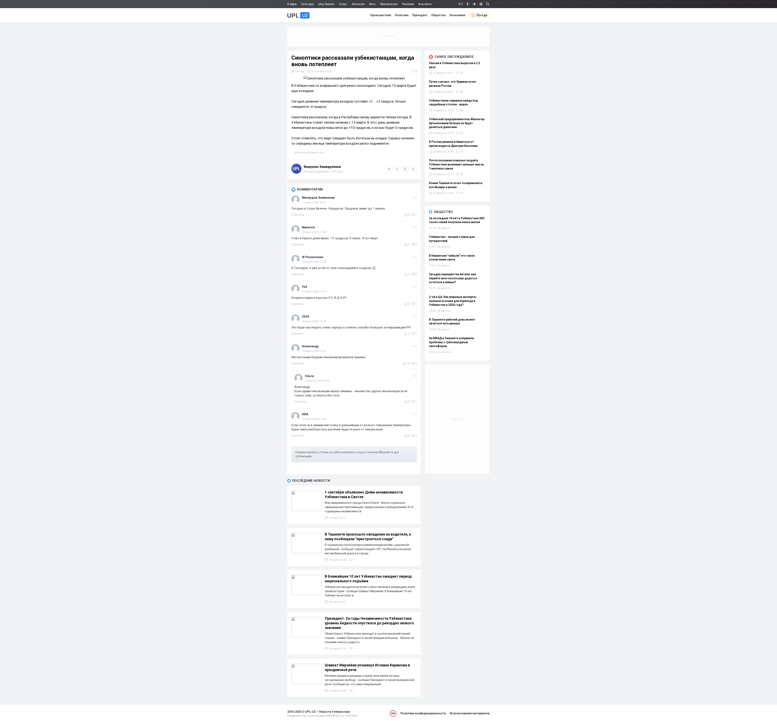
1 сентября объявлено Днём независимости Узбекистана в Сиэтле (364, 494)
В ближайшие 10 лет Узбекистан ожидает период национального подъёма (368, 578)
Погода (482, 15)
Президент (420, 15)
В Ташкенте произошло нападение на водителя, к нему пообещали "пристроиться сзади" (368, 536)
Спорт (343, 4)
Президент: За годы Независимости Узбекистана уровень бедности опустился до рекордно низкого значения (369, 623)
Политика (402, 15)
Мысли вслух (389, 4)
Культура (307, 4)
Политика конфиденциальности (423, 713)
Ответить (297, 214)
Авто (372, 4)
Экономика (457, 15)
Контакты (425, 4)
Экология (358, 4)
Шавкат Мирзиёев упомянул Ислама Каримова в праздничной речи (367, 667)
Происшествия (380, 15)
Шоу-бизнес (326, 4)
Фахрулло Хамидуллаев (322, 167)
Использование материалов (470, 713)
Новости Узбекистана (310, 152)
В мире (292, 4)
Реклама (408, 4)
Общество (438, 15)
